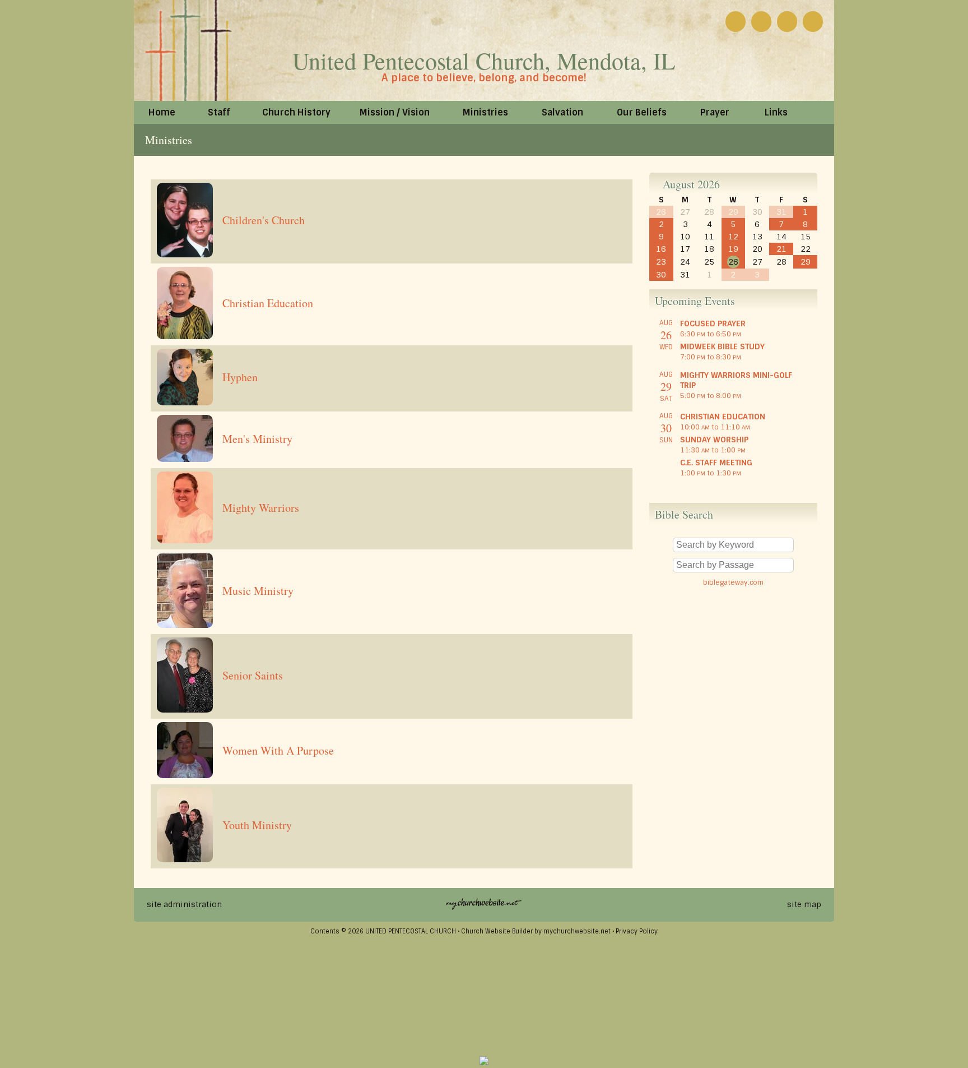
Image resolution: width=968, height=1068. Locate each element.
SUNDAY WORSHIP (714, 439)
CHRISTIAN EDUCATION (722, 417)
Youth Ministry (257, 825)
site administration (184, 904)
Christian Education (267, 303)
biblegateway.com (733, 582)
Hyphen (240, 377)
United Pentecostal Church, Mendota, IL (484, 60)
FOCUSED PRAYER (713, 323)
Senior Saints (252, 675)
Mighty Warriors (260, 507)
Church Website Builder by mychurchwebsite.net (536, 931)
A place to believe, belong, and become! (484, 78)
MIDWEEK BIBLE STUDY (722, 346)
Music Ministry (258, 590)
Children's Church (263, 220)
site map (804, 904)
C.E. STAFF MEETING (716, 462)
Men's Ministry (257, 438)
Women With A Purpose (278, 750)
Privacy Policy (637, 931)
